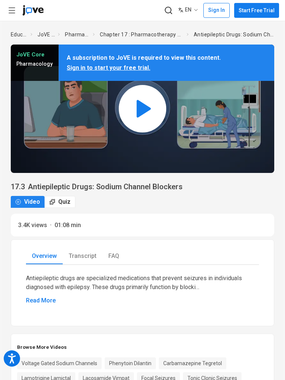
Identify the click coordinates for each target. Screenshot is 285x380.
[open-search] (168, 10)
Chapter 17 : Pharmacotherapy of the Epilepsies (142, 34)
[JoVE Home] (33, 10)
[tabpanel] (142, 289)
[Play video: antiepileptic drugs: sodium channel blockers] (142, 109)
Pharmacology (77, 34)
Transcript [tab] (82, 255)
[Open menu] (12, 10)
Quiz (64, 201)
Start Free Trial (257, 10)
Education (19, 34)
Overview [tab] (44, 255)
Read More (41, 300)
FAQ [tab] (113, 255)
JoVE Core (46, 34)
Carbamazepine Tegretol (192, 363)
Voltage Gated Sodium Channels (59, 363)
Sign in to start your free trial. (108, 67)
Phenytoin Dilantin (130, 363)
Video (32, 201)
